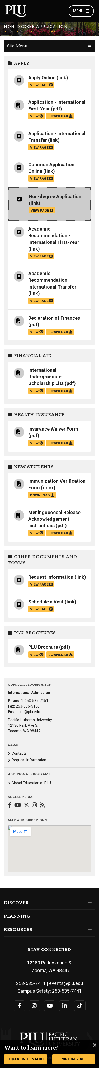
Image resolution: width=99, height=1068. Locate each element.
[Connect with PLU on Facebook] (19, 1005)
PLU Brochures (34, 633)
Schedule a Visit (46, 601)
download (58, 116)
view (34, 116)
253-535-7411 (31, 983)
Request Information (50, 577)
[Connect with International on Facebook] (10, 805)
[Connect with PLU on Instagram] (34, 1005)
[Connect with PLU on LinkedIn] (64, 1005)
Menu (78, 11)
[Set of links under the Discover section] (89, 902)
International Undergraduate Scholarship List (46, 376)
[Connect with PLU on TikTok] (80, 1005)
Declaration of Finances (54, 318)
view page (39, 85)
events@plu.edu (66, 983)
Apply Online (41, 77)
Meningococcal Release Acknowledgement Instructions (54, 519)
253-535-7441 (67, 991)
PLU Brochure (43, 647)
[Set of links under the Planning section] (89, 916)
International (12, 31)
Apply (21, 63)
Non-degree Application (55, 196)
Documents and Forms (40, 31)
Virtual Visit (73, 1059)
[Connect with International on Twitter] (26, 805)
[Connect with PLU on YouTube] (49, 1005)
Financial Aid (32, 355)
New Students (33, 467)
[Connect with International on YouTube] (17, 805)
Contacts (19, 753)
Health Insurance (39, 414)
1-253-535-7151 (34, 701)
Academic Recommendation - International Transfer (52, 280)
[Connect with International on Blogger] (42, 805)
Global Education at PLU (31, 783)
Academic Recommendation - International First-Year (53, 235)
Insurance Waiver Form (53, 429)
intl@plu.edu (30, 712)
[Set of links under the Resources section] (89, 929)
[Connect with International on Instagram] (34, 805)
